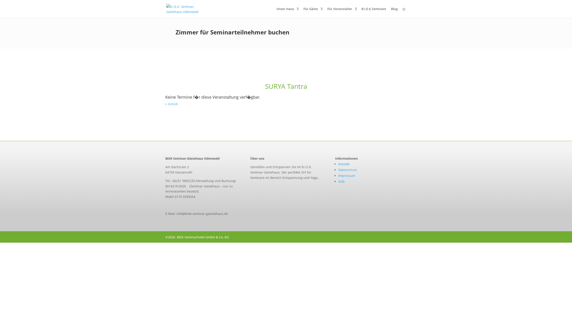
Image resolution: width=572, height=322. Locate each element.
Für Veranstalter (339, 9)
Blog (394, 9)
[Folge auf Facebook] (252, 188)
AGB (341, 181)
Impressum (346, 176)
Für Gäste (310, 9)
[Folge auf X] (261, 188)
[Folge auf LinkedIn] (270, 188)
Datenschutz (347, 170)
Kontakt (344, 164)
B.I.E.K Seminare (374, 9)
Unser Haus (285, 9)
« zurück (171, 104)
